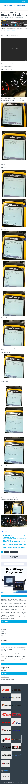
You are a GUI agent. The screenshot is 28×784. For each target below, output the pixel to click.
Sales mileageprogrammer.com (16, 17)
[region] (14, 23)
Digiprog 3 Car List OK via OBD (7, 599)
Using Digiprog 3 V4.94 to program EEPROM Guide (12, 606)
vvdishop (3, 668)
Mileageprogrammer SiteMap (7, 679)
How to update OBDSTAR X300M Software (10, 612)
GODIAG (3, 631)
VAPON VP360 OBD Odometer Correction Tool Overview (13, 656)
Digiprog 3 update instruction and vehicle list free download (13, 600)
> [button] (25, 580)
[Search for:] (14, 564)
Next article (14, 557)
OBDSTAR (6, 552)
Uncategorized (4, 640)
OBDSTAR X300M (11, 30)
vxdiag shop (3, 670)
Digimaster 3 (4, 627)
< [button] (3, 580)
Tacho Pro (3, 638)
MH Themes (22, 782)
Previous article (14, 556)
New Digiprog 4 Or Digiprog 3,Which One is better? (12, 603)
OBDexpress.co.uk (5, 667)
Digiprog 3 (3, 629)
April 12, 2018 (5, 17)
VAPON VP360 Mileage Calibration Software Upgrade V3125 (14, 647)
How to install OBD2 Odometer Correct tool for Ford (12, 609)
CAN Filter (3, 624)
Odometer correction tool (6, 635)
